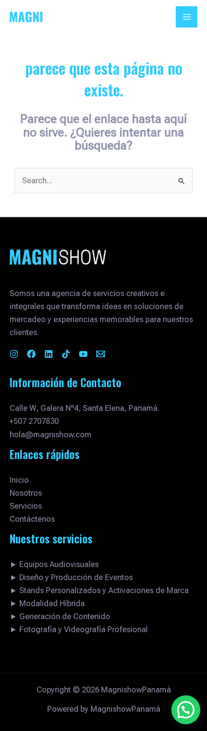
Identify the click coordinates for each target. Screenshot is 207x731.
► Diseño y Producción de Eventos (71, 577)
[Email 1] (100, 354)
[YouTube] (83, 354)
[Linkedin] (48, 354)
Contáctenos (32, 519)
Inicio (19, 480)
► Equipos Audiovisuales (54, 564)
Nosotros (26, 493)
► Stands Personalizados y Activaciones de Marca (99, 590)
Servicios (26, 506)
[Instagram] (14, 354)
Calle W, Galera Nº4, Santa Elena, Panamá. (84, 408)
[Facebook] (31, 354)
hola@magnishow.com (50, 434)
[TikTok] (66, 354)
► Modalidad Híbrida (47, 603)
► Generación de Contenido (60, 616)
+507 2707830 (34, 421)
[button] (185, 709)
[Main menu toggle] (186, 17)
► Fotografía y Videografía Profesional (79, 629)
